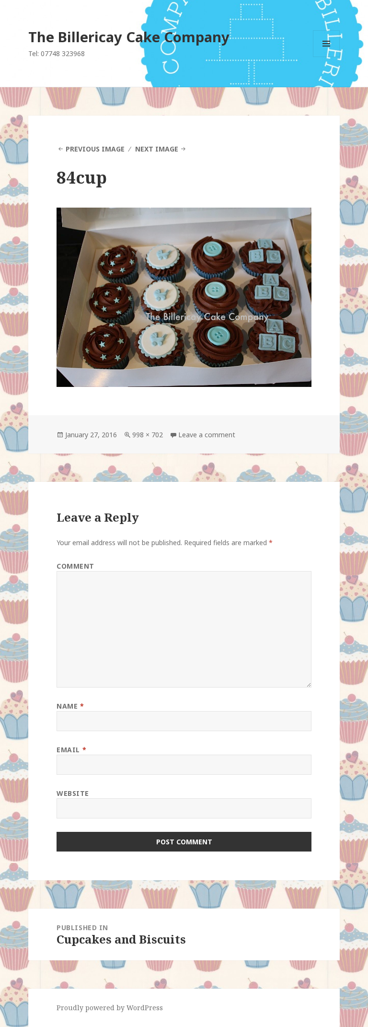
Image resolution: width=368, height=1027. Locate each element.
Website (73, 793)
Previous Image (95, 148)
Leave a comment (206, 434)
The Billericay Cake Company (129, 36)
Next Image (156, 148)
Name (70, 706)
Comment (75, 566)
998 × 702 (147, 434)
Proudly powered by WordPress (110, 1007)
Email (71, 749)
